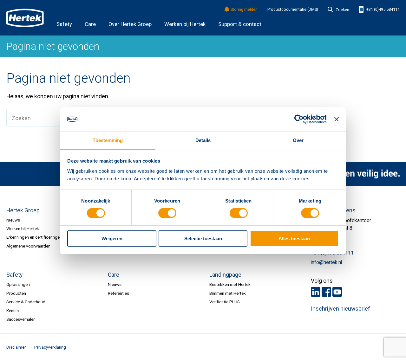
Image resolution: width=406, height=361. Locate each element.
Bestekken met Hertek (230, 284)
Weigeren (112, 238)
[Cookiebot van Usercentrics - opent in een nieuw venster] (298, 119)
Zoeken (342, 10)
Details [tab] (203, 140)
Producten (16, 293)
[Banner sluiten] (336, 119)
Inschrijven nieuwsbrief (340, 309)
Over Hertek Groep (130, 24)
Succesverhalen (21, 319)
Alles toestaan (294, 238)
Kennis (12, 310)
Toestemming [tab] (108, 140)
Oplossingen (18, 284)
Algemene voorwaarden (28, 245)
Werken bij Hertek (185, 24)
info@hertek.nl (326, 262)
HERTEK (25, 17)
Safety (64, 24)
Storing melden (244, 10)
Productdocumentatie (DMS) (292, 9)
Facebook (326, 292)
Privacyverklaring (50, 347)
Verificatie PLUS (224, 301)
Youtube (337, 292)
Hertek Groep (23, 210)
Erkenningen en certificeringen (34, 237)
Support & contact (239, 24)
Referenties (118, 293)
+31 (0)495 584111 (382, 9)
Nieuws (13, 219)
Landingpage (225, 275)
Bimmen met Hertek (227, 293)
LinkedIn (315, 292)
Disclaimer (16, 347)
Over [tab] (298, 140)
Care (90, 24)
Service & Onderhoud (25, 301)
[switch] (167, 213)
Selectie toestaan (203, 238)
